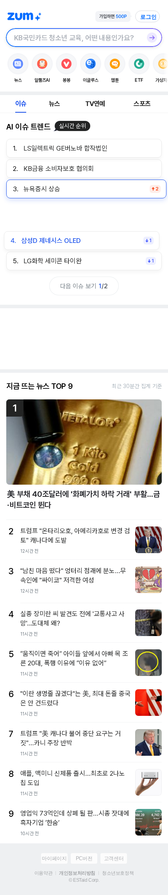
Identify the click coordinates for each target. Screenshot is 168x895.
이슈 (20, 104)
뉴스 (54, 104)
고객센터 (113, 858)
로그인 (148, 17)
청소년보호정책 (118, 873)
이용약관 (43, 873)
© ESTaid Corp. (84, 880)
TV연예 (95, 104)
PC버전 (84, 858)
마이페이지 (54, 858)
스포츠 (142, 104)
